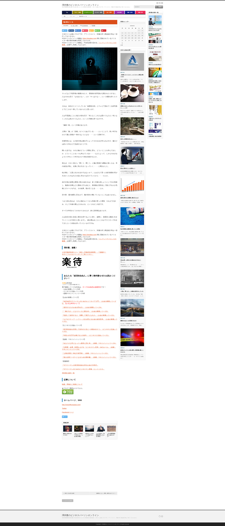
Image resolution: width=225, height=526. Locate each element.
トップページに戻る (67, 500)
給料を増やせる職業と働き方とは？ (129, 197)
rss (157, 3)
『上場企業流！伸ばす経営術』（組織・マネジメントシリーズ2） (85, 353)
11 (125, 35)
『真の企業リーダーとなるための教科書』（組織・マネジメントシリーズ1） (89, 357)
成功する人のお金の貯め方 (155, 64)
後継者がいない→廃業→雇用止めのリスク (105, 493)
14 (135, 35)
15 (138, 35)
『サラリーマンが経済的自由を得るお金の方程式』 (80, 365)
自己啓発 (119, 12)
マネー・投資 (77, 12)
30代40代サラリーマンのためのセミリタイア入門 (155, 29)
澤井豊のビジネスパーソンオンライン (80, 5)
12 (128, 35)
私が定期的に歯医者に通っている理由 (130, 229)
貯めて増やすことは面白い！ (127, 168)
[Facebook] (162, 516)
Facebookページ (68, 412)
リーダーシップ (88, 12)
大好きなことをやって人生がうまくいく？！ (89, 435)
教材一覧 (140, 12)
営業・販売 (130, 12)
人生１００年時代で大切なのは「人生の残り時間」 (78, 435)
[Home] (64, 16)
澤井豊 (93, 25)
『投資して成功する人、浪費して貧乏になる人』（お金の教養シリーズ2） (88, 315)
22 (138, 38)
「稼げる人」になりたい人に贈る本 (155, 119)
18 (125, 38)
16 (142, 35)
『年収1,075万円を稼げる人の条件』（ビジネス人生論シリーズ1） (86, 335)
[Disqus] (89, 465)
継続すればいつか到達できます (128, 320)
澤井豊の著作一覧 (68, 373)
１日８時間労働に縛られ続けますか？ (111, 435)
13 (132, 35)
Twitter (64, 408)
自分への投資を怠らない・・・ (128, 139)
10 (122, 35)
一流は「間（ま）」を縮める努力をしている (131, 291)
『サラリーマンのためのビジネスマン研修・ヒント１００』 (83, 369)
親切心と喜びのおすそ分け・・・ (67, 434)
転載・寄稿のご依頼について (72, 384)
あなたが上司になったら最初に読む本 (155, 47)
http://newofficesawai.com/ (71, 405)
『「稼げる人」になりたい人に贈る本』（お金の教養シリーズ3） (85, 311)
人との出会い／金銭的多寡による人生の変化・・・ (100, 435)
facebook (162, 3)
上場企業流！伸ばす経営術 (155, 136)
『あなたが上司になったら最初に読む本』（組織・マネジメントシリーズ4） (89, 343)
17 (122, 38)
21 (135, 38)
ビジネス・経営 (98, 12)
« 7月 (121, 44)
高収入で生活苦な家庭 (69, 493)
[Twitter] (160, 516)
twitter (160, 3)
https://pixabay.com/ (90, 38)
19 (128, 38)
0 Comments (85, 25)
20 (132, 38)
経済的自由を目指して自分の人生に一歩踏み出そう (155, 81)
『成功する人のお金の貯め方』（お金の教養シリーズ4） (82, 307)
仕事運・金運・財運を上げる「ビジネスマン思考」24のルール (155, 100)
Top (67, 12)
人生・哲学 (109, 12)
